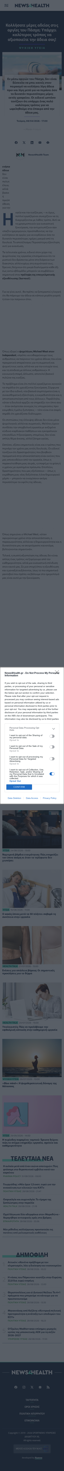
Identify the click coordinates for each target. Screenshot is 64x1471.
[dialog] (32, 735)
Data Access (32, 798)
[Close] (58, 673)
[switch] (52, 736)
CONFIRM (19, 787)
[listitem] (32, 729)
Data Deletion (14, 798)
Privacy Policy (49, 798)
